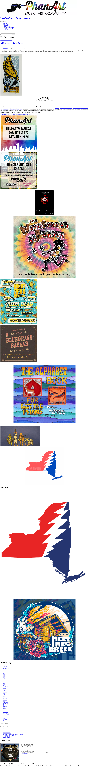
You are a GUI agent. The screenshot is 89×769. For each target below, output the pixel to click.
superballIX (5, 715)
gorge (9, 114)
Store (4, 728)
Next (47, 753)
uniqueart (5, 719)
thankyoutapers (29, 114)
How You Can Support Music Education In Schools (13, 734)
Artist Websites (6, 29)
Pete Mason (8, 46)
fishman (4, 680)
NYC (4, 689)
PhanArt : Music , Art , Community (15, 18)
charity (4, 673)
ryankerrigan (5, 703)
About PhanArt (6, 23)
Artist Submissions (6, 26)
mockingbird (5, 686)
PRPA (4, 701)
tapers (25, 114)
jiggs (4, 683)
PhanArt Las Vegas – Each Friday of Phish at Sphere (8, 745)
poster (11, 114)
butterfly (6, 114)
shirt (3, 704)
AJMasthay (3, 114)
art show (6, 668)
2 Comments (13, 46)
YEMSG (5, 720)
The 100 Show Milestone (8, 736)
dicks (4, 675)
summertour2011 (20, 114)
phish (4, 694)
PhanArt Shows (6, 24)
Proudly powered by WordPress (6, 767)
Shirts (5, 706)
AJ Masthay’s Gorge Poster (11, 43)
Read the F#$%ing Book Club (9, 729)
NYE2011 (5, 692)
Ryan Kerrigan (5, 702)
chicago (4, 674)
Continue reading (24, 753)
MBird (4, 684)
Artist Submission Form (9, 27)
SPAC (4, 707)
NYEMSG (5, 693)
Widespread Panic (6, 732)
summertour (15, 114)
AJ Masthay (5, 48)
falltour (4, 679)
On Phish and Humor (7, 737)
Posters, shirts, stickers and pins (6, 40)
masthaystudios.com (33, 103)
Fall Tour (4, 678)
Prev (2, 753)
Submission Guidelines (9, 28)
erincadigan (4, 676)
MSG (4, 688)
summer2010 (5, 711)
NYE (4, 690)
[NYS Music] (44, 598)
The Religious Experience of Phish (9, 735)
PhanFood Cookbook (7, 733)
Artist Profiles (5, 25)
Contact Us (5, 31)
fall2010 (4, 677)
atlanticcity (5, 669)
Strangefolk (5, 730)
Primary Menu (3, 21)
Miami (4, 685)
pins (4, 696)
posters (5, 700)
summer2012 (5, 712)
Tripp (4, 718)
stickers (4, 708)
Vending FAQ (5, 30)
